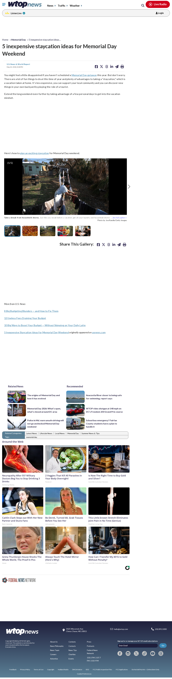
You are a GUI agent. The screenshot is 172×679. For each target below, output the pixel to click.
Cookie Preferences (84, 674)
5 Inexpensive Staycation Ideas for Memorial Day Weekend (36, 332)
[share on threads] (108, 244)
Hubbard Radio (63, 670)
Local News (60, 433)
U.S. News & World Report (18, 64)
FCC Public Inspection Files (102, 670)
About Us (54, 642)
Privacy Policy (25, 670)
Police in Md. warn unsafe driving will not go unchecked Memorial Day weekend (45, 423)
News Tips (73, 650)
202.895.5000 (161, 629)
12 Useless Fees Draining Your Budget (25, 318)
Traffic (61, 5)
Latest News (31, 433)
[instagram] (128, 653)
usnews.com (99, 332)
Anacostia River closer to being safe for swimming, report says (104, 397)
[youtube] (152, 653)
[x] (136, 653)
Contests (72, 642)
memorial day (31, 437)
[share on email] (119, 244)
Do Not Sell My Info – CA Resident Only (145, 670)
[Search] (142, 5)
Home (5, 39)
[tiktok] (144, 653)
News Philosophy (57, 646)
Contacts (72, 646)
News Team (54, 650)
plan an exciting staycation (34, 153)
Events (71, 659)
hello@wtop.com (121, 629)
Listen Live (16, 13)
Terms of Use (38, 670)
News (50, 5)
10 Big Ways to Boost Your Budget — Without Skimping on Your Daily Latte (45, 325)
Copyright (50, 670)
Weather (75, 5)
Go (163, 645)
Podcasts (90, 646)
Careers (53, 654)
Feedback (12, 670)
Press (89, 642)
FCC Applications (122, 670)
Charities (72, 654)
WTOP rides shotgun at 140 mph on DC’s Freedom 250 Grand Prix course (104, 410)
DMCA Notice (77, 670)
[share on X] (103, 244)
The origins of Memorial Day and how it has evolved (43, 397)
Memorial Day (73, 433)
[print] (124, 244)
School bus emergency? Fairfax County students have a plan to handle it (101, 423)
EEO (87, 670)
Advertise (54, 659)
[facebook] (119, 653)
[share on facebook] (98, 244)
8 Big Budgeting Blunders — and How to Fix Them (31, 311)
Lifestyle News (46, 433)
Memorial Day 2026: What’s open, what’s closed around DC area (44, 410)
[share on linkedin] (113, 244)
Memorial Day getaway (84, 75)
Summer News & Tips (91, 433)
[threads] (160, 653)
